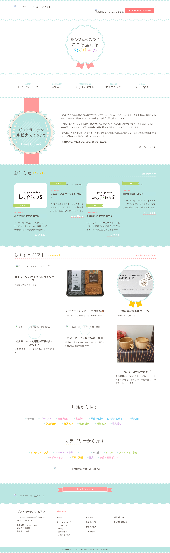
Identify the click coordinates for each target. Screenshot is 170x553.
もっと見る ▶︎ (41, 235)
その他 (29, 418)
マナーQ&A (141, 86)
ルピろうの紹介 (64, 535)
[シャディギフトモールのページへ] (85, 496)
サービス (61, 529)
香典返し (115, 423)
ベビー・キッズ (56, 457)
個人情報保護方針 (120, 522)
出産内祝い (62, 418)
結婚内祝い (83, 423)
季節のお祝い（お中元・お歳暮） (107, 418)
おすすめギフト (85, 86)
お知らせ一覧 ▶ (148, 173)
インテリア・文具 (39, 452)
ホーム (59, 517)
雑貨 (90, 457)
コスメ (82, 452)
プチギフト (45, 418)
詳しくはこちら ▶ (147, 147)
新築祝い (67, 423)
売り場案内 (62, 532)
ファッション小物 (127, 452)
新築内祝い (50, 423)
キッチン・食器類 (63, 452)
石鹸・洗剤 (76, 457)
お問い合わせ (118, 517)
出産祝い (79, 418)
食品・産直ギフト (108, 457)
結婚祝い (100, 423)
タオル (108, 452)
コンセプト (62, 526)
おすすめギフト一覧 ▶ (145, 255)
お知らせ (56, 86)
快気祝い (134, 418)
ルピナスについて (28, 86)
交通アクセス (113, 86)
